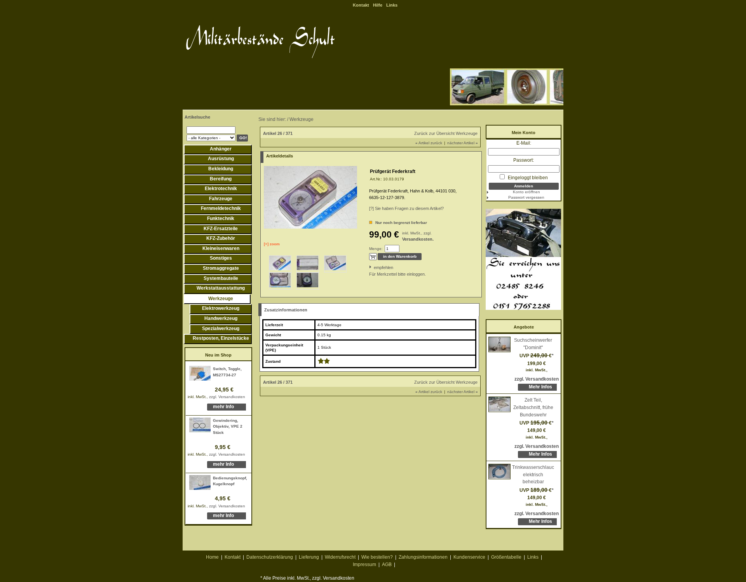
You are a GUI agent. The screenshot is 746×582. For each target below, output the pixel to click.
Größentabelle (506, 557)
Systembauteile (221, 278)
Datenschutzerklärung (269, 557)
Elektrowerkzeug (220, 308)
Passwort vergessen (526, 197)
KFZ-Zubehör (220, 238)
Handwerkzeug (220, 318)
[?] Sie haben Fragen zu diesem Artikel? (406, 208)
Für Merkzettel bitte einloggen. (369, 274)
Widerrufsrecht (340, 557)
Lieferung (309, 557)
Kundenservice (469, 557)
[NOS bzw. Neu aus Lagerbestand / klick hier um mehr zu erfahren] (323, 362)
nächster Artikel (462, 143)
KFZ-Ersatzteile (221, 228)
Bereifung (221, 179)
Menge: (376, 248)
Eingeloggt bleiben (527, 177)
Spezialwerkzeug (220, 328)
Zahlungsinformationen (423, 557)
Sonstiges (221, 258)
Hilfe (377, 5)
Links (391, 5)
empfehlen (374, 267)
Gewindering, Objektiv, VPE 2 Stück (227, 426)
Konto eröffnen (526, 192)
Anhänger (221, 149)
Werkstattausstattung (221, 288)
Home (212, 557)
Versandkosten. (418, 239)
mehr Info (223, 406)
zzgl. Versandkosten (227, 397)
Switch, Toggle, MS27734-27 (227, 372)
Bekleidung (220, 168)
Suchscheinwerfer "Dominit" (533, 343)
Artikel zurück (428, 143)
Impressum (364, 564)
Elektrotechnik (221, 188)
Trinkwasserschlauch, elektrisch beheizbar (533, 474)
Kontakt (361, 5)
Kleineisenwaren (220, 248)
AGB (387, 564)
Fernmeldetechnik (221, 208)
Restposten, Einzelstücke (221, 338)
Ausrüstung (221, 158)
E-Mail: (523, 143)
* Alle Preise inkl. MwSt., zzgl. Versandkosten (307, 578)
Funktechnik (220, 218)
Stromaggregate (221, 268)
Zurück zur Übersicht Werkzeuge (446, 133)
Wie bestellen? (377, 557)
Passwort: (523, 160)
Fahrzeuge (220, 198)
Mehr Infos (540, 387)
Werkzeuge (220, 298)
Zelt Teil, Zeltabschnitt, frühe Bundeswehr (533, 407)
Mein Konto (523, 132)
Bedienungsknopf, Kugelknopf (230, 481)
